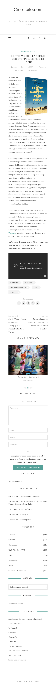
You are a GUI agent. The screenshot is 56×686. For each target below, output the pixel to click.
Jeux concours (14, 655)
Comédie (14, 282)
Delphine (19, 70)
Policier (13, 292)
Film (35, 287)
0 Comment (33, 70)
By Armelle (13, 628)
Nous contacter (16, 481)
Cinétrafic (12, 637)
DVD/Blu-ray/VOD (28, 51)
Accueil (11, 534)
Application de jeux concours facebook (25, 619)
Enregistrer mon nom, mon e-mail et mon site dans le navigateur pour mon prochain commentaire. (28, 459)
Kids (10, 555)
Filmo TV (12, 642)
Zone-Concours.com (17, 660)
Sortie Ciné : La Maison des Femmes (24, 496)
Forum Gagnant (15, 646)
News (10, 565)
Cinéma (11, 540)
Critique (28, 282)
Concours (12, 545)
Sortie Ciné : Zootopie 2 (28, 377)
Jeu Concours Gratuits (18, 651)
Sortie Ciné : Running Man (19, 519)
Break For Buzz (15, 623)
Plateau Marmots (15, 603)
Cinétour (12, 632)
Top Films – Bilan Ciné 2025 (20, 509)
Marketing (13, 560)
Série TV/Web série (17, 571)
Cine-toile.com (28, 9)
